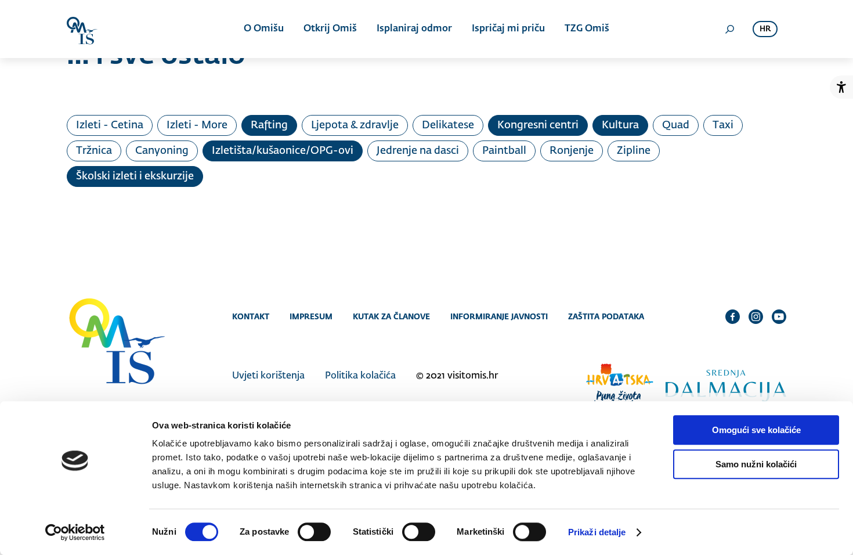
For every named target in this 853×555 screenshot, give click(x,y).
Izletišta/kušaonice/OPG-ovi (282, 151)
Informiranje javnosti (499, 316)
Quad (675, 125)
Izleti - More (197, 125)
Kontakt (250, 316)
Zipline (633, 151)
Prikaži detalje (597, 532)
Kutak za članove (391, 316)
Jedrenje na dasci (418, 151)
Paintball (504, 151)
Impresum (311, 316)
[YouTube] (779, 316)
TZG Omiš (587, 29)
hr (765, 29)
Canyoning (162, 151)
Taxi (723, 125)
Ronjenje (572, 151)
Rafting (269, 125)
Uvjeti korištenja (268, 376)
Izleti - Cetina (109, 125)
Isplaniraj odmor (414, 29)
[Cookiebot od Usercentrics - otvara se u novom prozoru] (75, 532)
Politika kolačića (360, 376)
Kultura (620, 125)
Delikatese (448, 125)
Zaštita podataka (606, 316)
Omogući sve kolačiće (756, 430)
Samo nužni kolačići (756, 464)
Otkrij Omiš (330, 29)
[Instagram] (756, 316)
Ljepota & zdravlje (355, 125)
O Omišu (264, 29)
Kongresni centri (538, 125)
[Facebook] (732, 316)
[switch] (314, 531)
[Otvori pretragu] (729, 29)
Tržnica (94, 151)
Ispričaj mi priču (508, 29)
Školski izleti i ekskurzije (135, 176)
